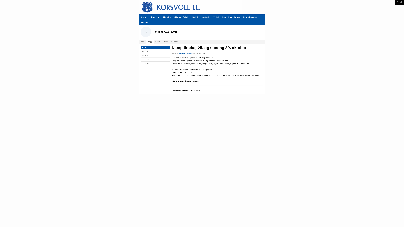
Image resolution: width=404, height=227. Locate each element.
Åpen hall (144, 22)
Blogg (150, 42)
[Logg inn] (401, 2)
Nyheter (143, 17)
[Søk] (397, 2)
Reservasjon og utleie (250, 17)
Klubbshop (177, 17)
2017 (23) (145, 55)
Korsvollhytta (227, 17)
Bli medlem (167, 17)
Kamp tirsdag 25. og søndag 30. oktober (209, 48)
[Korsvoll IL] (190, 7)
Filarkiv (165, 42)
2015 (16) (145, 63)
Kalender (237, 17)
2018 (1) (145, 51)
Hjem (142, 42)
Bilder (157, 42)
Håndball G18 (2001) (186, 53)
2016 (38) (145, 59)
